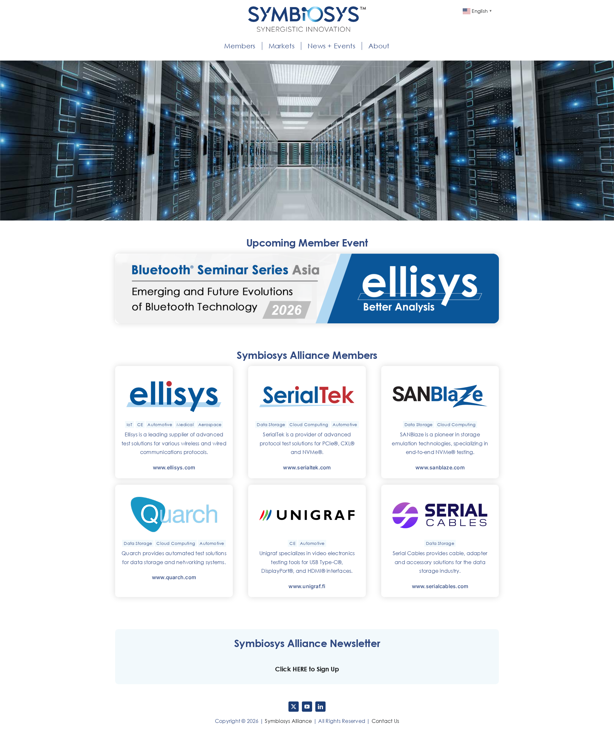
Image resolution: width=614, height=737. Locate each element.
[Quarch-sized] (174, 493)
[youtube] (307, 706)
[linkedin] (320, 706)
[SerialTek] (307, 375)
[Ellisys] (174, 375)
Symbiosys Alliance (288, 721)
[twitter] (293, 706)
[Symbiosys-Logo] (307, 9)
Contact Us (385, 721)
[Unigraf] (307, 493)
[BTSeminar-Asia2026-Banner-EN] (307, 256)
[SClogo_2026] (440, 493)
